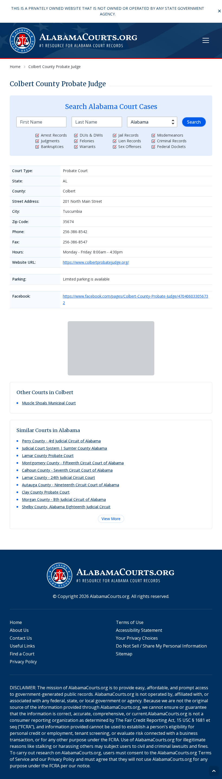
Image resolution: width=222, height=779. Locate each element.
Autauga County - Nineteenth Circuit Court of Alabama (70, 484)
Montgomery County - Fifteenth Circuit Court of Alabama (73, 462)
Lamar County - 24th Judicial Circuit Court (58, 477)
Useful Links (22, 646)
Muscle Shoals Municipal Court (49, 402)
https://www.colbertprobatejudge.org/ (96, 262)
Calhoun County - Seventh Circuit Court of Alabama (67, 470)
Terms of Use (129, 622)
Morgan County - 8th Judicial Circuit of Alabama (64, 499)
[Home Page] (74, 40)
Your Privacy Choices (137, 638)
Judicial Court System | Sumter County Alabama (64, 448)
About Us (19, 630)
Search (194, 122)
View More (111, 518)
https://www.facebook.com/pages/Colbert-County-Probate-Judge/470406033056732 (135, 299)
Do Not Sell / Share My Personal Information (161, 646)
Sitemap (124, 654)
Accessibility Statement (139, 630)
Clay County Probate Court (46, 492)
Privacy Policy (23, 662)
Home (16, 622)
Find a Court (22, 654)
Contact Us (21, 638)
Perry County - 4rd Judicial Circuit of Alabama (61, 440)
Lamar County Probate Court (48, 455)
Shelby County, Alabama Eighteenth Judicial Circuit (66, 506)
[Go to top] (214, 771)
